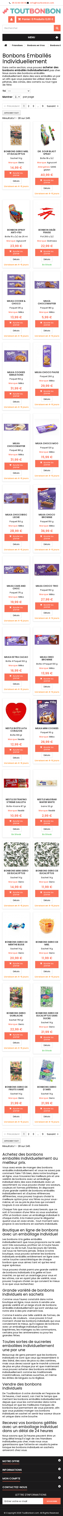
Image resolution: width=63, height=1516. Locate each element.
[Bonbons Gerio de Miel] (47, 926)
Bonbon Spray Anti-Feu (16, 231)
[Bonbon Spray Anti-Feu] (16, 213)
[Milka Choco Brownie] (47, 498)
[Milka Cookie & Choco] (16, 285)
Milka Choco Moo (46, 443)
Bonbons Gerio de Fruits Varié (16, 1088)
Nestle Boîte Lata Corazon (16, 729)
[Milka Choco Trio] (47, 570)
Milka (21, 312)
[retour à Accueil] (6, 45)
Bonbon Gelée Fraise (46, 231)
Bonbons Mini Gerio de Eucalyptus (16, 872)
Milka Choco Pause (47, 372)
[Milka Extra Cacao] (16, 641)
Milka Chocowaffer (47, 302)
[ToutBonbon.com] (31, 11)
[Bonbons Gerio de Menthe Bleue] (16, 926)
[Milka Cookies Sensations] (16, 356)
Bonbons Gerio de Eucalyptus (47, 872)
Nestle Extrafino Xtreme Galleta (16, 801)
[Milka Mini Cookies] (47, 712)
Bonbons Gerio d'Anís (46, 1088)
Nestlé (21, 739)
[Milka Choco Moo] (47, 427)
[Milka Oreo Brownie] (47, 641)
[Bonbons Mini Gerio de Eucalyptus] (16, 854)
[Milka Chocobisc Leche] (16, 498)
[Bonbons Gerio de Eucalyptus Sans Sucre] (47, 997)
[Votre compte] (11, 19)
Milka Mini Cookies (46, 728)
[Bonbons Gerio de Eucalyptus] (47, 854)
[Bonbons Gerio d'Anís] (47, 1071)
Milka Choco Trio (47, 586)
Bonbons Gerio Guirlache (16, 1014)
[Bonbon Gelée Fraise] (47, 213)
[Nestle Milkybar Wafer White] (47, 783)
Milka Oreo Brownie (47, 658)
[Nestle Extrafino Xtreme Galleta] (16, 783)
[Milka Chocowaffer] (47, 285)
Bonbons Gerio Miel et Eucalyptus (16, 153)
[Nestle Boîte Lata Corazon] (16, 712)
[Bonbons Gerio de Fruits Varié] (16, 1071)
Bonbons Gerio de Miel (47, 943)
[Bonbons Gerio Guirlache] (16, 997)
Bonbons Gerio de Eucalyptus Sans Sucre (47, 1015)
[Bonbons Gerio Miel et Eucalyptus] (16, 135)
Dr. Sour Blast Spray (47, 153)
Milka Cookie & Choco (16, 302)
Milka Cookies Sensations (16, 373)
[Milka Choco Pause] (47, 356)
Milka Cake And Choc (16, 587)
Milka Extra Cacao (16, 657)
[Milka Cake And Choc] (16, 570)
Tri (4, 91)
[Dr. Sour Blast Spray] (47, 135)
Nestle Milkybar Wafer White (47, 801)
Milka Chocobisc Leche (16, 516)
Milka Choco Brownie (47, 516)
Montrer (7, 97)
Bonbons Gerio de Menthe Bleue (16, 943)
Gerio (21, 162)
